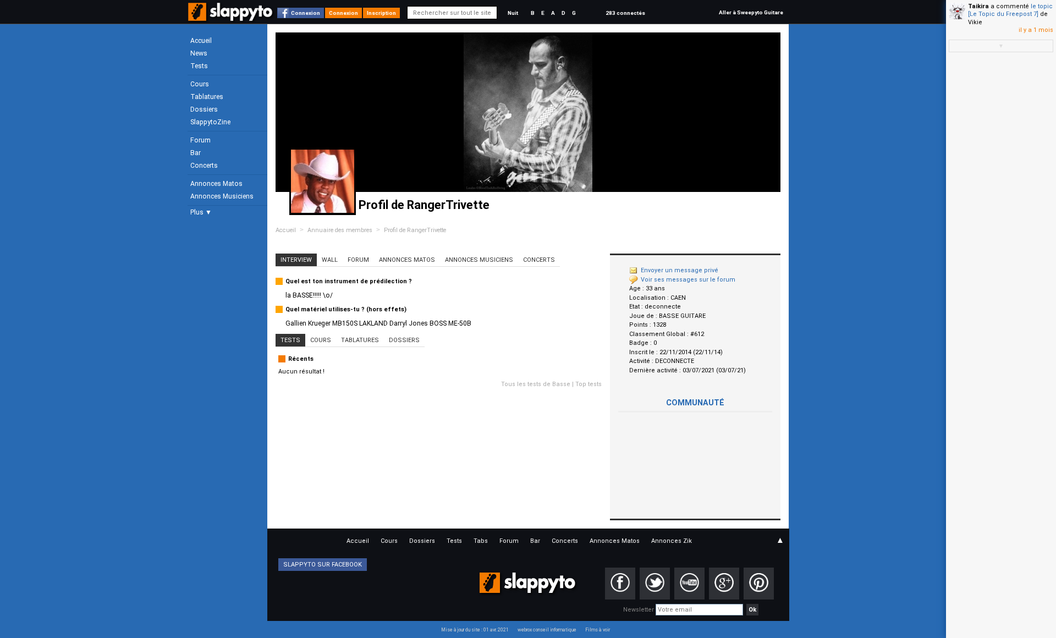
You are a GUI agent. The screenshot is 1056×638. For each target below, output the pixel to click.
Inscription (381, 13)
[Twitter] (655, 584)
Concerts (204, 165)
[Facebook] (620, 584)
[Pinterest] (759, 584)
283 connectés (625, 13)
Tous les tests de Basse (535, 384)
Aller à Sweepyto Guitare (751, 12)
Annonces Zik (671, 540)
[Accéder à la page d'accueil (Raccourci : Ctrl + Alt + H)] (231, 17)
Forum (200, 140)
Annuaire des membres (339, 230)
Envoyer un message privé (679, 270)
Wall (330, 259)
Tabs (481, 540)
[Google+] (724, 584)
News (198, 53)
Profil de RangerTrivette (415, 230)
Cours (199, 84)
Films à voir (597, 629)
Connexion (305, 13)
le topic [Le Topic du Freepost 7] (1010, 10)
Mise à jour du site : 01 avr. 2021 (475, 629)
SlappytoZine (210, 122)
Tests (199, 66)
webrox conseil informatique (547, 629)
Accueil (201, 41)
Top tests (588, 384)
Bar (195, 153)
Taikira (978, 6)
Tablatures (206, 97)
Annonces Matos (216, 184)
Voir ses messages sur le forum (688, 279)
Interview (296, 259)
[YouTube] (689, 584)
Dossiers (204, 109)
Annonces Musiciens (222, 196)
